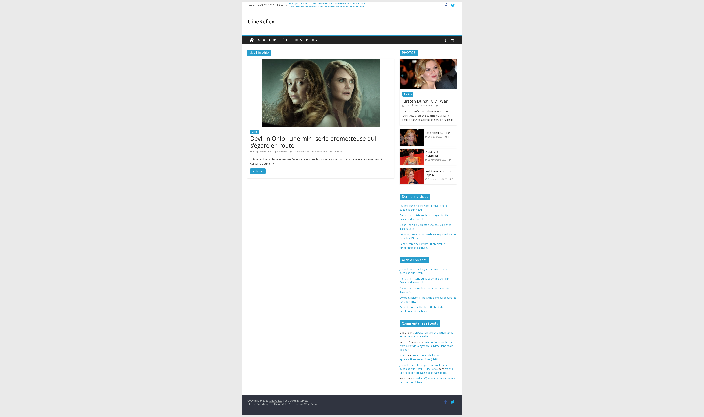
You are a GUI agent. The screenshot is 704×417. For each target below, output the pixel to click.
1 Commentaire (301, 151)
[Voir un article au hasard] (452, 40)
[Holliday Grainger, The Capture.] (411, 170)
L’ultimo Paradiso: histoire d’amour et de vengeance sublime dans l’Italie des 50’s (427, 346)
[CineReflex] (251, 40)
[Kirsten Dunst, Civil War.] (428, 60)
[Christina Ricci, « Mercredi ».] (411, 150)
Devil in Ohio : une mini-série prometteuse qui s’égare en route (313, 141)
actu (261, 40)
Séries (285, 40)
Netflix (332, 151)
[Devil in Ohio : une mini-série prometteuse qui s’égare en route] (321, 61)
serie (339, 151)
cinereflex (282, 151)
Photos (311, 40)
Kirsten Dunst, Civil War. (425, 101)
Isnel (402, 355)
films (272, 40)
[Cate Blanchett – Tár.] (411, 131)
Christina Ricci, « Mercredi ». (433, 154)
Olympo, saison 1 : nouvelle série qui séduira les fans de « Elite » (327, 5)
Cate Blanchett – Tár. (437, 132)
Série (254, 131)
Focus (298, 40)
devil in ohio (321, 151)
